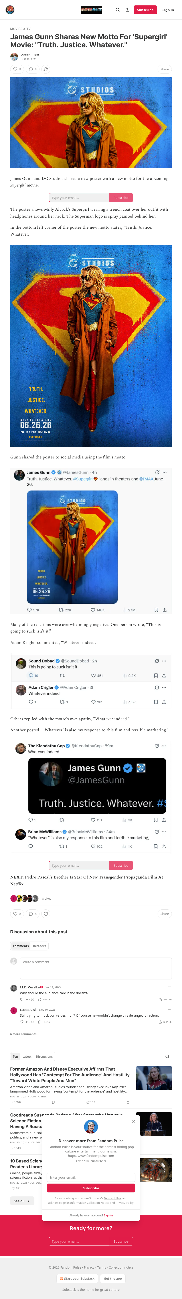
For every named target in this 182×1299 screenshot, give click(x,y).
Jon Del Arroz (40, 1142)
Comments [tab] (21, 946)
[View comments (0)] (53, 1102)
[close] (133, 1121)
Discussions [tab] (44, 1057)
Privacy (89, 1267)
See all (19, 1201)
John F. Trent (30, 54)
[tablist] (29, 946)
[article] (91, 1086)
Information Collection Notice (89, 1203)
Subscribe (145, 10)
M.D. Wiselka (30, 987)
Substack (69, 1289)
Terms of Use (112, 1198)
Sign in (168, 10)
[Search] (117, 9)
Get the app (113, 1278)
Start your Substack (79, 1278)
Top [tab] (15, 1057)
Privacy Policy (124, 1203)
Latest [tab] (27, 1057)
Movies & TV (20, 29)
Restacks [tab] (39, 946)
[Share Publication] (127, 9)
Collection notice (121, 1267)
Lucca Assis (28, 1009)
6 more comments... (24, 1034)
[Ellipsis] (169, 986)
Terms (101, 1267)
